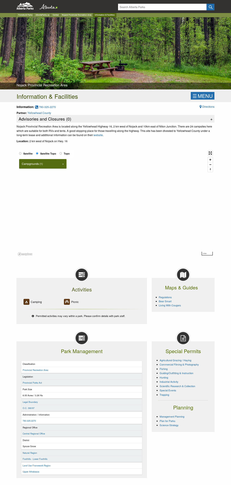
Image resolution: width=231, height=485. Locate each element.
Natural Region (30, 452)
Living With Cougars (170, 305)
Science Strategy (169, 425)
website (98, 135)
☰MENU (202, 95)
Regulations (165, 297)
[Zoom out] (210, 164)
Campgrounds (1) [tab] (32, 164)
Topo (67, 153)
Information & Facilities (105, 15)
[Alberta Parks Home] (27, 6)
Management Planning (172, 416)
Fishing (164, 369)
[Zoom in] (210, 159)
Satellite (28, 153)
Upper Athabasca (31, 471)
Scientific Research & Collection (177, 386)
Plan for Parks (167, 421)
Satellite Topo (48, 153)
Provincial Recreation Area (35, 370)
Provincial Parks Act (32, 382)
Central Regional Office (34, 433)
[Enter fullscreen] (210, 153)
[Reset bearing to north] (210, 169)
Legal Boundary (30, 402)
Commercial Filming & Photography (179, 364)
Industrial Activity (169, 381)
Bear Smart (165, 301)
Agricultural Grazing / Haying (175, 360)
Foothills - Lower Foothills (35, 458)
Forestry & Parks (25, 15)
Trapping (164, 394)
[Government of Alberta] (47, 6)
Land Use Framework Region (37, 465)
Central (56, 15)
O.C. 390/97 (28, 408)
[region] (115, 203)
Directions (208, 107)
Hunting (164, 377)
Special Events (168, 390)
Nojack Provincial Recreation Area (76, 15)
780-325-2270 (47, 107)
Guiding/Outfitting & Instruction (176, 373)
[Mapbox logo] (25, 254)
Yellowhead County (39, 113)
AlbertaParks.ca (42, 15)
